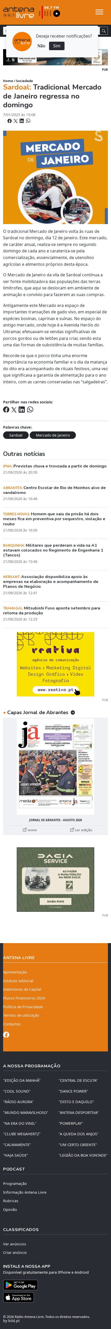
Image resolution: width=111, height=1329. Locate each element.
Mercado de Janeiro (53, 435)
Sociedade (24, 80)
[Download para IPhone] (55, 1297)
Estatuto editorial (18, 980)
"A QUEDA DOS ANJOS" (79, 1133)
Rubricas (10, 1200)
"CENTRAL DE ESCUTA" (78, 1080)
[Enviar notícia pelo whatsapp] (27, 121)
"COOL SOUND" (17, 1091)
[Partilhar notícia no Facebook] (10, 121)
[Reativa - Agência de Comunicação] (55, 664)
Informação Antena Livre (24, 1192)
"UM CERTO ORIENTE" (78, 1144)
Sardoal (15, 435)
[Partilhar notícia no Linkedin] (22, 121)
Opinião (10, 1209)
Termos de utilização (21, 1015)
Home (8, 80)
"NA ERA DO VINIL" (19, 1123)
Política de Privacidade (23, 1006)
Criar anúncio (15, 1252)
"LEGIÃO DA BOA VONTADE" (83, 1155)
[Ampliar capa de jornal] (55, 767)
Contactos (12, 1024)
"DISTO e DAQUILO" (76, 1101)
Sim (56, 46)
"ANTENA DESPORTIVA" (79, 1112)
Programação (15, 1183)
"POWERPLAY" (71, 1123)
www (32, 829)
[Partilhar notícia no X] (16, 121)
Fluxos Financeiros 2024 (24, 998)
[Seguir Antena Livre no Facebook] (6, 1035)
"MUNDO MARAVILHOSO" (25, 1112)
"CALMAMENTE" (17, 1144)
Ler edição (83, 829)
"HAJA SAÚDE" (15, 1155)
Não (41, 46)
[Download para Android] (52, 1285)
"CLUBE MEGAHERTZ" (22, 1133)
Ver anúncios (14, 1244)
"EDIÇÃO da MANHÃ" (22, 1080)
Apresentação (15, 972)
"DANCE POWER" (73, 1091)
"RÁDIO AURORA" (18, 1101)
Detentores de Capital (22, 989)
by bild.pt (11, 1320)
